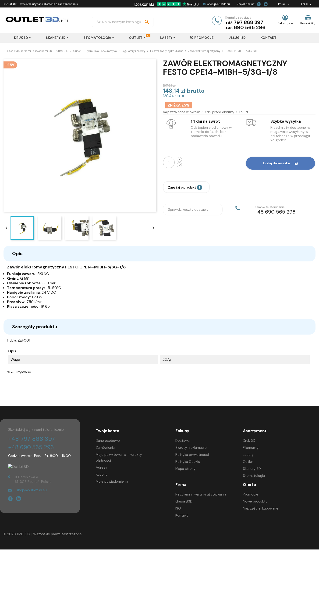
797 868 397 (248, 22)
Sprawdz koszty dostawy (188, 209)
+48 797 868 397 (31, 439)
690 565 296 (250, 27)
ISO (178, 508)
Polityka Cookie (187, 461)
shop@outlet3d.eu (218, 4)
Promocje (250, 494)
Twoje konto (107, 430)
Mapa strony (185, 468)
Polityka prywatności (192, 454)
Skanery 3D (252, 468)
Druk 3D (249, 440)
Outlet (248, 461)
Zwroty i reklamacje (191, 447)
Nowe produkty (255, 501)
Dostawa (182, 440)
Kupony (101, 474)
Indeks (12, 340)
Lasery (248, 454)
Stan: (11, 372)
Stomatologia (254, 475)
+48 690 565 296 (31, 447)
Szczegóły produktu (34, 327)
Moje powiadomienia (112, 481)
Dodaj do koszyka (276, 163)
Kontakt (181, 515)
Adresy (101, 467)
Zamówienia (105, 447)
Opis (17, 253)
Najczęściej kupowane (260, 508)
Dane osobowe (108, 440)
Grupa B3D (183, 501)
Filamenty (251, 447)
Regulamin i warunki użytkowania (200, 494)
